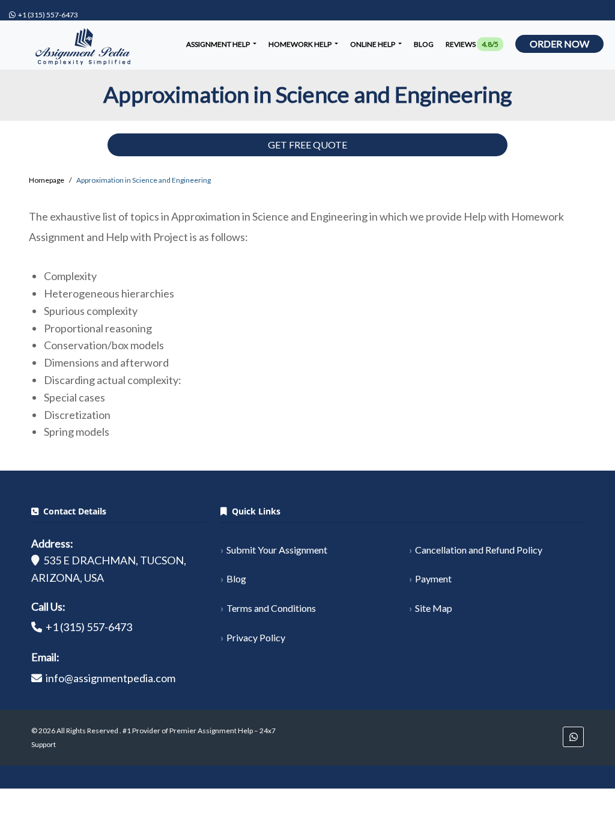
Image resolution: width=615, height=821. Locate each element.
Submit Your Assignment (276, 549)
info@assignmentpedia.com (110, 678)
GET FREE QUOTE (307, 144)
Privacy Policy (255, 637)
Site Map (433, 608)
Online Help (373, 44)
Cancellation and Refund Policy (478, 549)
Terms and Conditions (271, 608)
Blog (424, 44)
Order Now (559, 43)
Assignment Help (218, 44)
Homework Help (300, 44)
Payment (433, 578)
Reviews (472, 44)
